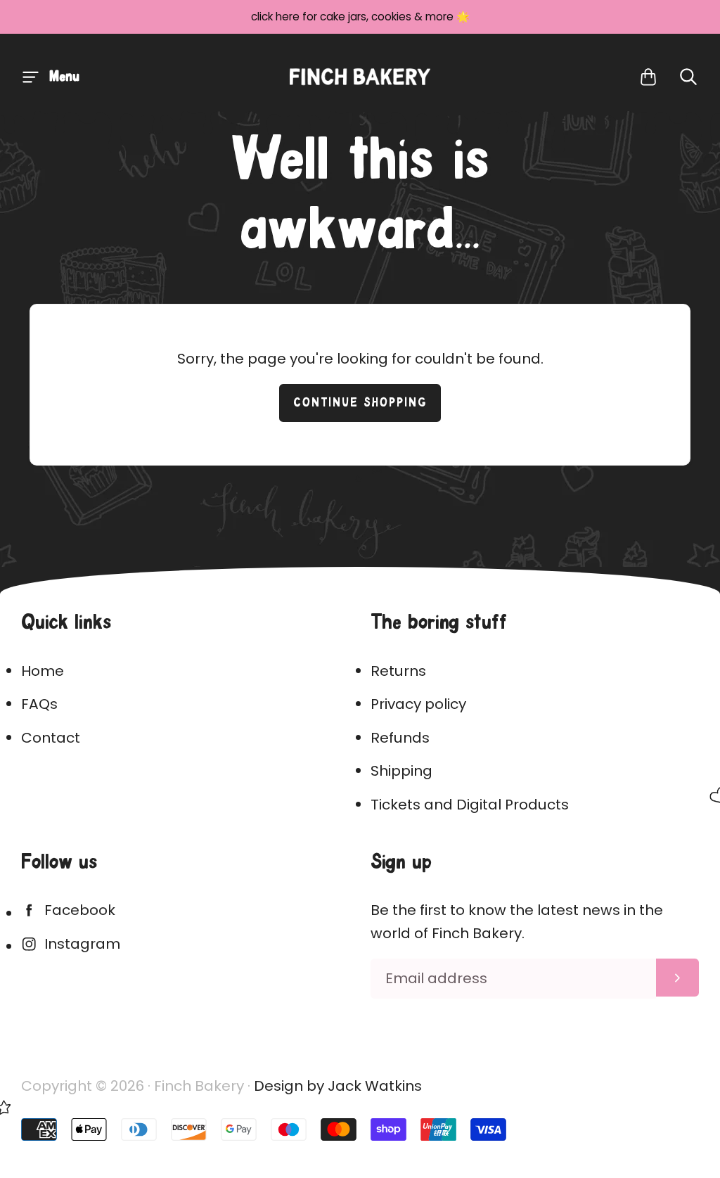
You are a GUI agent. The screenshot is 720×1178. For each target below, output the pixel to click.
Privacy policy (418, 704)
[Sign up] (677, 978)
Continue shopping (360, 403)
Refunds (400, 738)
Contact (50, 738)
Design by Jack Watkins (338, 1086)
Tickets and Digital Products (470, 804)
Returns (398, 671)
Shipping (401, 771)
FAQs (39, 704)
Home (42, 671)
